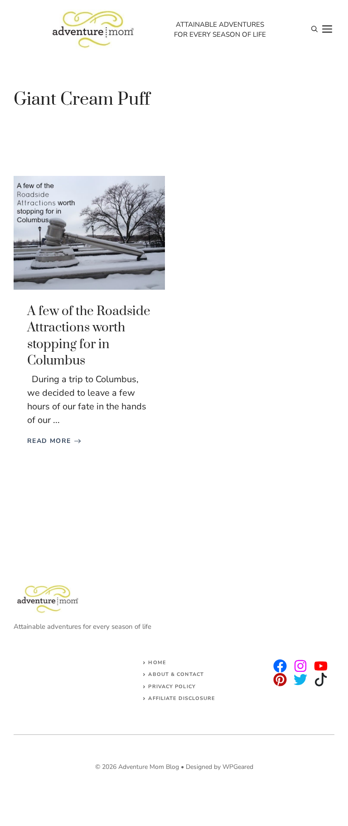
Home (157, 662)
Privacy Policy (171, 686)
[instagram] (280, 666)
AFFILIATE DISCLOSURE (181, 698)
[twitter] (300, 666)
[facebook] (321, 666)
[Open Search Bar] (314, 29)
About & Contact (176, 674)
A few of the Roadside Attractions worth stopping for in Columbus (88, 336)
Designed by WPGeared (219, 767)
